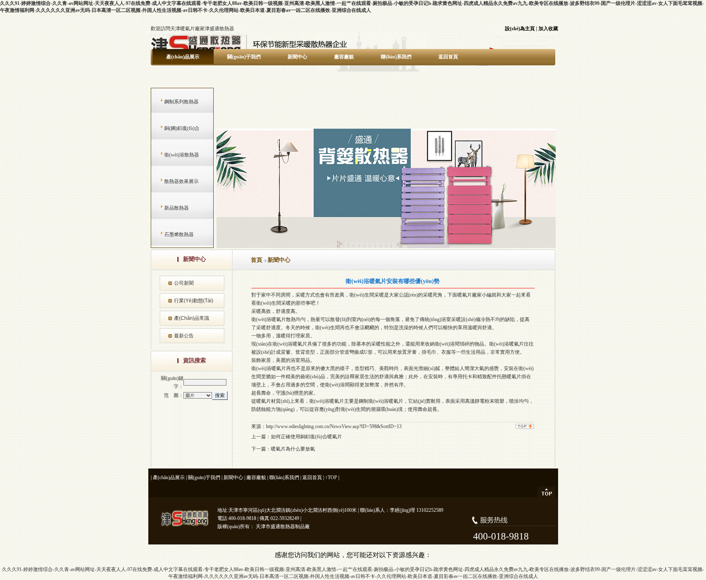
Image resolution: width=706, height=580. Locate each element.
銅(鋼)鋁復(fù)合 (173, 128)
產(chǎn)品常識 (191, 318)
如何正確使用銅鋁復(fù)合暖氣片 (306, 436)
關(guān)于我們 (244, 57)
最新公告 (184, 336)
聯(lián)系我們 (396, 57)
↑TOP (331, 477)
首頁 (256, 260)
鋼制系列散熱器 (173, 102)
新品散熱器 (168, 208)
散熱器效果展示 (173, 181)
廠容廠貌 (344, 57)
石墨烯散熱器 (171, 234)
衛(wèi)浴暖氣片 (268, 319)
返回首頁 (448, 57)
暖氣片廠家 (469, 295)
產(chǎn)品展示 (182, 57)
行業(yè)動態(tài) (193, 300)
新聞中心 (297, 57)
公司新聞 (184, 283)
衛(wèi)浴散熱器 (173, 155)
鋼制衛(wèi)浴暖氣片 (381, 401)
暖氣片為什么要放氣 (293, 449)
